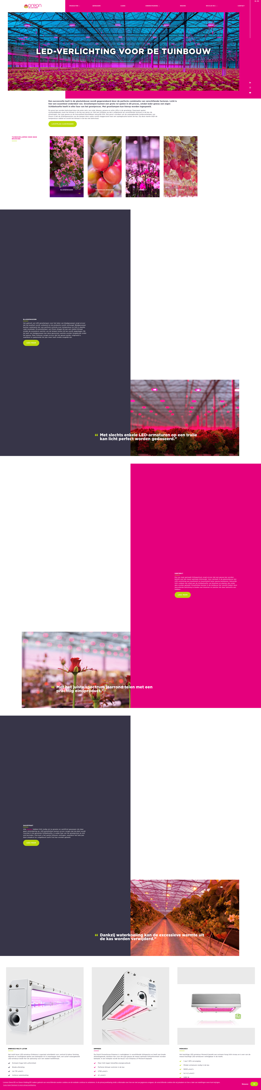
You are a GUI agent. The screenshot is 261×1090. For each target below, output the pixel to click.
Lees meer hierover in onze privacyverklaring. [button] (19, 1085)
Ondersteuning (151, 6)
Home (32, 6)
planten (29, 829)
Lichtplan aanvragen (63, 124)
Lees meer (31, 343)
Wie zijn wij (211, 6)
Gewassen (96, 6)
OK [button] (254, 1084)
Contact (241, 6)
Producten (73, 6)
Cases (123, 6)
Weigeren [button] (245, 1084)
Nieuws (183, 6)
